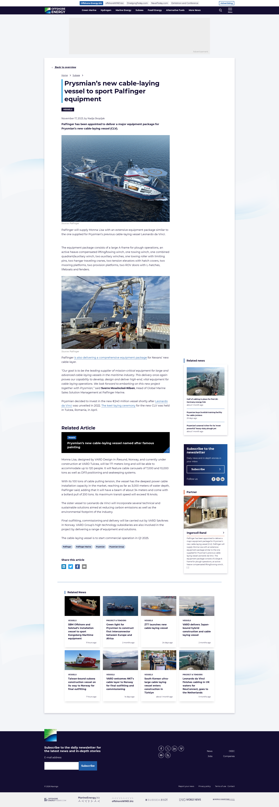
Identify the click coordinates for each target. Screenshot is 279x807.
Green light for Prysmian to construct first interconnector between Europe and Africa (120, 631)
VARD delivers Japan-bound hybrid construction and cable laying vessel (197, 629)
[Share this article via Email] (84, 566)
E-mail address (52, 757)
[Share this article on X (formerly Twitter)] (70, 566)
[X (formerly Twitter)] (218, 479)
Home (64, 75)
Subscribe (198, 469)
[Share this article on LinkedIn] (63, 566)
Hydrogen (106, 10)
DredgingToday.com (137, 3)
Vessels (67, 109)
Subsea (139, 10)
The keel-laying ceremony (118, 405)
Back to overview (65, 67)
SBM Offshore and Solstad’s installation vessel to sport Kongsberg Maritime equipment (81, 631)
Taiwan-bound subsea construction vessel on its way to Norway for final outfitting (82, 684)
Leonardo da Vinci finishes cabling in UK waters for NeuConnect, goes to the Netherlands (196, 685)
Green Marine (89, 10)
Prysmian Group (116, 547)
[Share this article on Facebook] (77, 566)
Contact (231, 786)
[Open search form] (220, 10)
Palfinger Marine (83, 547)
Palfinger (67, 547)
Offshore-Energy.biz (91, 3)
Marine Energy (123, 10)
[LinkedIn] (223, 479)
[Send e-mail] (161, 755)
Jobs (210, 756)
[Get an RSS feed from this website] (168, 755)
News (209, 751)
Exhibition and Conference (184, 3)
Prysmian (100, 547)
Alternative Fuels (175, 10)
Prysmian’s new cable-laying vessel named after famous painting (110, 445)
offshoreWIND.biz (114, 3)
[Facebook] (213, 479)
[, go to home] (55, 10)
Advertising (226, 3)
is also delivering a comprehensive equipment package (110, 357)
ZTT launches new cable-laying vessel (156, 626)
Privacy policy (204, 786)
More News (195, 10)
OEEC (232, 751)
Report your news (186, 786)
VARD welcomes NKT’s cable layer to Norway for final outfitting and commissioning (120, 684)
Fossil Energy (155, 10)
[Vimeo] (181, 748)
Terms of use (220, 786)
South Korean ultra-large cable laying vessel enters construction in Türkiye (156, 685)
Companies (229, 756)
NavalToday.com (159, 3)
